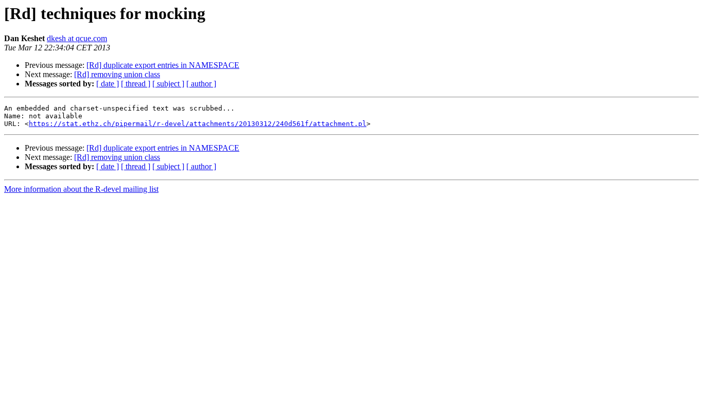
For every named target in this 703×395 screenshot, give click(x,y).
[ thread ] (135, 83)
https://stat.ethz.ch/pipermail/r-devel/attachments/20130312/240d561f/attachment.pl (197, 124)
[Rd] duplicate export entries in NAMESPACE (162, 65)
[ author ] (201, 83)
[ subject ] (168, 83)
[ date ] (107, 83)
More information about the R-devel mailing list (81, 189)
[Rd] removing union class (117, 74)
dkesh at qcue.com (77, 38)
